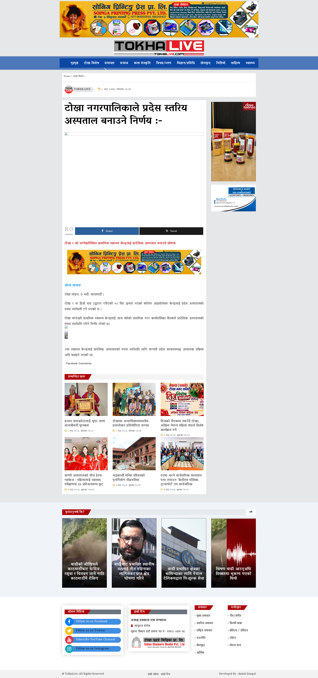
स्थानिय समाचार (205, 623)
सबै (251, 512)
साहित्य (235, 63)
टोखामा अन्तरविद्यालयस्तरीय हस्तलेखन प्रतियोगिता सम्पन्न (131, 423)
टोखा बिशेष (91, 63)
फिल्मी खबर (236, 623)
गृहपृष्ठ (74, 63)
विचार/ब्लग (163, 63)
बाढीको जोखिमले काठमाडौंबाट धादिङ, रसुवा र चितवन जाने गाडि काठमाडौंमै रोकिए (84, 572)
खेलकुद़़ (201, 645)
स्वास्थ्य (250, 63)
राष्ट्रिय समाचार (204, 631)
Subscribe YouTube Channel (95, 640)
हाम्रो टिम (165, 674)
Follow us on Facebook (91, 621)
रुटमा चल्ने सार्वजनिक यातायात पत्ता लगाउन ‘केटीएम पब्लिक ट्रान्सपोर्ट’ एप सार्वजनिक (181, 480)
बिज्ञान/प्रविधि (186, 63)
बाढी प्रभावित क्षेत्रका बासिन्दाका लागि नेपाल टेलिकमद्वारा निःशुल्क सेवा (183, 574)
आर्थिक (200, 653)
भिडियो (220, 63)
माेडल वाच (235, 645)
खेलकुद (205, 63)
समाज (124, 63)
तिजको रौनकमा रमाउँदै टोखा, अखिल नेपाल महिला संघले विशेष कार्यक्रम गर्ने (182, 425)
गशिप (233, 638)
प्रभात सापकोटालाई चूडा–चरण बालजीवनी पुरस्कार (85, 423)
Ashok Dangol (247, 674)
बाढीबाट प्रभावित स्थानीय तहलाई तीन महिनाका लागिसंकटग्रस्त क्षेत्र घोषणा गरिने (134, 572)
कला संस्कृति (142, 63)
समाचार (109, 63)
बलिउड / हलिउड (239, 631)
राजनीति (201, 638)
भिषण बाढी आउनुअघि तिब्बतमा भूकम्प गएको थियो (233, 574)
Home (67, 76)
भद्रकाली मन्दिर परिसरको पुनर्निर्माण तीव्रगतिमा (129, 478)
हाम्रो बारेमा (153, 674)
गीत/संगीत (235, 616)
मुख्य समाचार (203, 616)
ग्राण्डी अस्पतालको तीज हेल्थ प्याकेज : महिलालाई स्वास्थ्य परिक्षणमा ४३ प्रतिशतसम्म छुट (85, 480)
